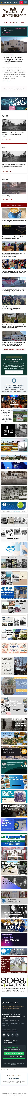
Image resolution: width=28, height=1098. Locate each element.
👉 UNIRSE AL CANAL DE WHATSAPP (14, 1053)
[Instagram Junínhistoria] (17, 1035)
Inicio (6, 22)
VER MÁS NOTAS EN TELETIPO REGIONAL (14, 349)
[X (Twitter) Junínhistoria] (12, 1035)
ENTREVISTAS (14, 22)
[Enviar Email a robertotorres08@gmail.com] (4, 1035)
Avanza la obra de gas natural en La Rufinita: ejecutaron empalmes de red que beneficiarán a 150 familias (13, 255)
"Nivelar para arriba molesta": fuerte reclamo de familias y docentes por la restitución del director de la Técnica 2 (13, 290)
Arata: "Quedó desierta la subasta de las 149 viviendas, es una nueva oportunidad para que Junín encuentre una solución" (14, 326)
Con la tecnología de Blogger (15, 1090)
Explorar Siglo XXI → (7, 199)
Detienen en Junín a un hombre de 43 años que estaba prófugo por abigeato (13, 237)
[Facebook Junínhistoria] (8, 1035)
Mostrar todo (20, 29)
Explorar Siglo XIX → (7, 140)
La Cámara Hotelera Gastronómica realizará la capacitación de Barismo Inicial (14, 221)
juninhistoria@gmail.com (10, 1042)
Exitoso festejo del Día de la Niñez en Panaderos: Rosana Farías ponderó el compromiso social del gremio (11, 308)
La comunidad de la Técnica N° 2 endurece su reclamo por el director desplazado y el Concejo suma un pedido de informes (13, 344)
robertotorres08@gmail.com (11, 1040)
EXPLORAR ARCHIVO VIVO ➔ (14, 372)
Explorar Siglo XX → (6, 171)
